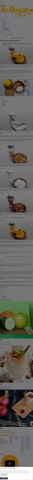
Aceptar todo (4, 478)
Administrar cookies (4, 475)
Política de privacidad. (4, 474)
